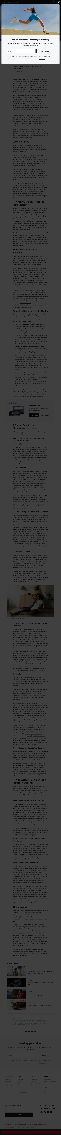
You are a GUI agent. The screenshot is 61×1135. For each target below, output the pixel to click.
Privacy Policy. (42, 59)
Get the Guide (45, 51)
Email (9, 51)
